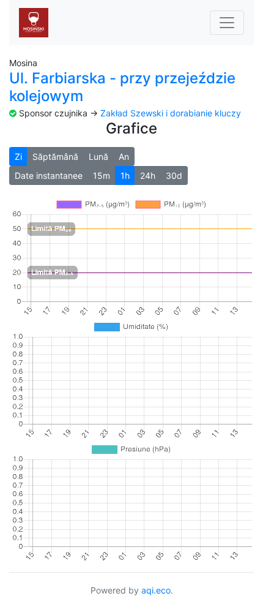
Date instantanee (49, 175)
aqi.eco (156, 590)
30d (174, 175)
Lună (98, 156)
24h (147, 175)
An (124, 156)
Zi (18, 156)
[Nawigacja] (227, 22)
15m (101, 175)
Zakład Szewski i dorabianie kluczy (170, 113)
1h (125, 175)
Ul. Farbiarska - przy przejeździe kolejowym (122, 87)
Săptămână (55, 156)
